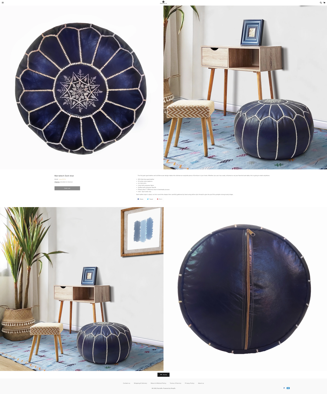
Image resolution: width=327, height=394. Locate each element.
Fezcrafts (159, 388)
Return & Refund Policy (158, 383)
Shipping (56, 182)
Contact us (126, 383)
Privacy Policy (189, 383)
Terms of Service (175, 383)
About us (201, 383)
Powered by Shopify (169, 388)
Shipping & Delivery (140, 383)
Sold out (67, 188)
